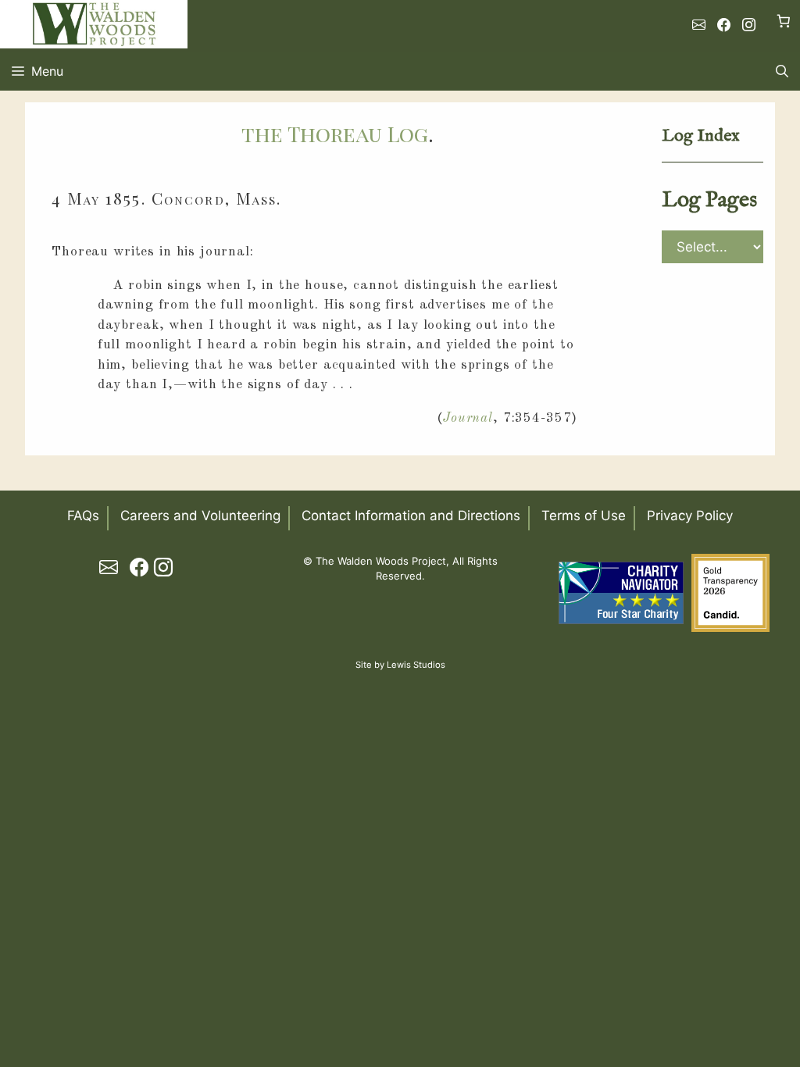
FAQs (83, 515)
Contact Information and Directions (411, 515)
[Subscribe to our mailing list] (698, 25)
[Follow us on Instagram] (748, 25)
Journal (468, 418)
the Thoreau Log (334, 134)
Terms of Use (583, 515)
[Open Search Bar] (782, 71)
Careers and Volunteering (200, 515)
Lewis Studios (416, 664)
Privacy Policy (690, 515)
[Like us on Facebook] (723, 25)
